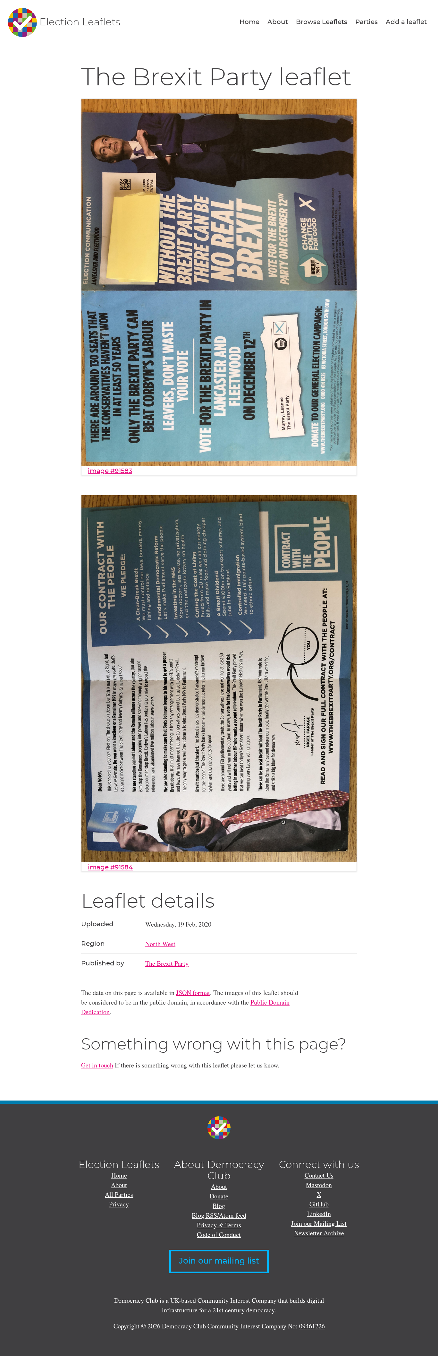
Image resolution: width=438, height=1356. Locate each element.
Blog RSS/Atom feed (219, 1215)
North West (160, 943)
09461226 (312, 1326)
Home (249, 22)
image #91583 (110, 471)
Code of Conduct (219, 1234)
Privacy (119, 1204)
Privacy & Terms (219, 1225)
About (277, 22)
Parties (366, 22)
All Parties (119, 1194)
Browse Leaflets (321, 22)
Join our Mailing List (319, 1223)
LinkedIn (319, 1213)
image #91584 (110, 867)
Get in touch (97, 1065)
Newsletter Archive (319, 1233)
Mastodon (319, 1184)
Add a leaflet (406, 22)
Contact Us (319, 1175)
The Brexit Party (167, 963)
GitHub (319, 1204)
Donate (219, 1196)
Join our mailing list (219, 1261)
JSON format (193, 992)
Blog (219, 1205)
